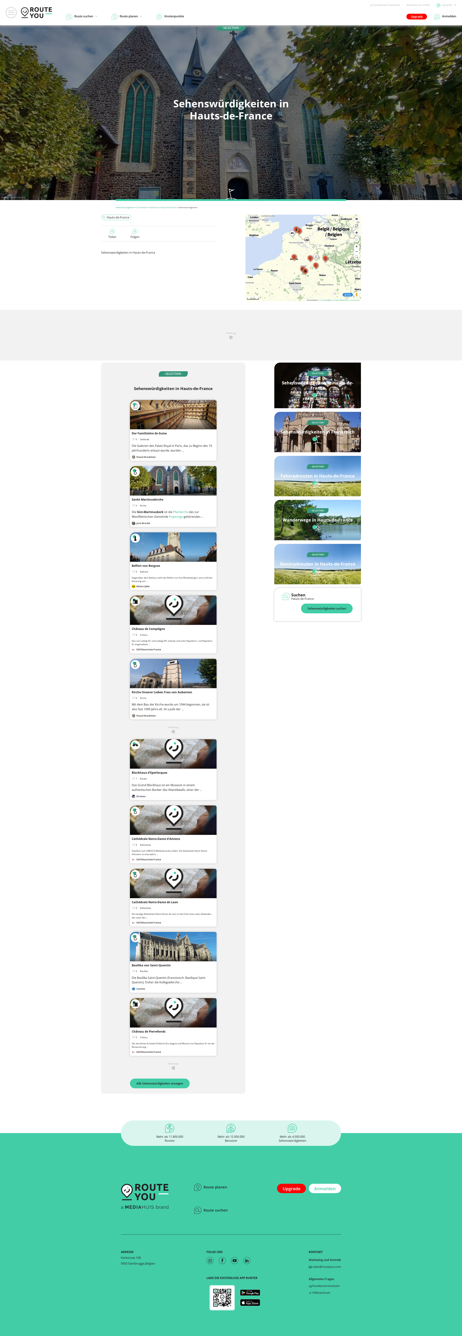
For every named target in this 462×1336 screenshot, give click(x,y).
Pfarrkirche (180, 512)
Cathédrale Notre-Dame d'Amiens (156, 839)
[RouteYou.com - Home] (36, 12)
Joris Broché (19, 197)
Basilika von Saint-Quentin (151, 965)
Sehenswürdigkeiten (125, 207)
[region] (303, 258)
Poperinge (176, 517)
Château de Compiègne (148, 629)
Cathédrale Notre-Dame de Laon (155, 902)
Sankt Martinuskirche (147, 499)
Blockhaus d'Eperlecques (149, 773)
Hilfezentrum (321, 1293)
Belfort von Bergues (146, 566)
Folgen (135, 237)
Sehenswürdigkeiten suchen (327, 608)
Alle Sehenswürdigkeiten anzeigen (159, 1083)
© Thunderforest (325, 300)
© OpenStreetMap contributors (346, 300)
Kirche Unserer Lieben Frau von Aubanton (162, 692)
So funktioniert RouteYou (385, 5)
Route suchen (216, 1210)
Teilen (112, 237)
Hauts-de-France (168, 207)
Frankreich (142, 207)
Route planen (215, 1187)
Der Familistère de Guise (149, 433)
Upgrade (417, 17)
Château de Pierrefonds (148, 1031)
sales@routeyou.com (326, 1267)
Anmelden (325, 1189)
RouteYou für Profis (418, 5)
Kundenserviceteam (326, 1286)
